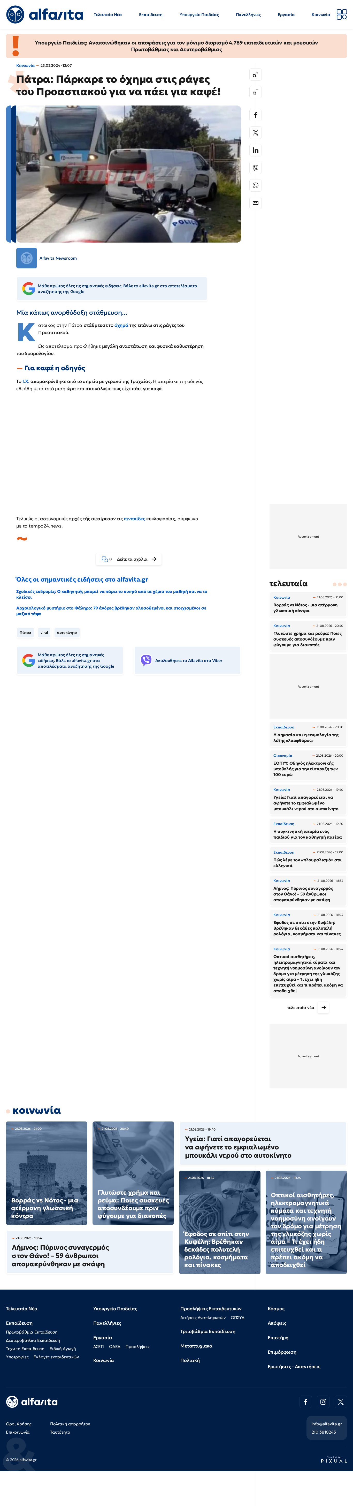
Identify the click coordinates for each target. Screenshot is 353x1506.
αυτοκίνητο (67, 632)
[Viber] (256, 168)
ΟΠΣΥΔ (237, 1317)
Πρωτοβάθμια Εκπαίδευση (31, 1332)
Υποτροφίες (17, 1356)
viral (44, 632)
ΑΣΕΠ (98, 1346)
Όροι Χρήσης (19, 1423)
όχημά (121, 325)
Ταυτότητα (60, 1432)
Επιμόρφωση (282, 1352)
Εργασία (286, 14)
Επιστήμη (278, 1338)
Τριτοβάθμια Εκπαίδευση (207, 1331)
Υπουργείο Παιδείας (199, 14)
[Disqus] (132, 758)
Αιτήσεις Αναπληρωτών (203, 1317)
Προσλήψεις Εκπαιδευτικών (211, 1309)
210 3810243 (324, 1432)
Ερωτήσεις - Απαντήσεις (294, 1366)
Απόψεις (277, 1323)
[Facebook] (256, 115)
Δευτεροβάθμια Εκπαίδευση (33, 1340)
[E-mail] (256, 203)
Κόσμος (276, 1309)
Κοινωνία (321, 14)
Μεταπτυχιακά (196, 1346)
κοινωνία (36, 1110)
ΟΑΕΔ (114, 1346)
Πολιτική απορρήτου (70, 1423)
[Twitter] (256, 133)
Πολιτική (190, 1360)
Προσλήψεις (137, 1346)
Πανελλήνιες (248, 14)
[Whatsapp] (256, 185)
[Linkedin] (256, 150)
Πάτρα (25, 632)
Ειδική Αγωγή (63, 1348)
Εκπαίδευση (151, 14)
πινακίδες (134, 519)
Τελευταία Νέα (108, 14)
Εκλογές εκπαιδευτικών (56, 1356)
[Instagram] (323, 1402)
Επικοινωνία (18, 1432)
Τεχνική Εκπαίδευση (25, 1348)
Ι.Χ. (25, 381)
